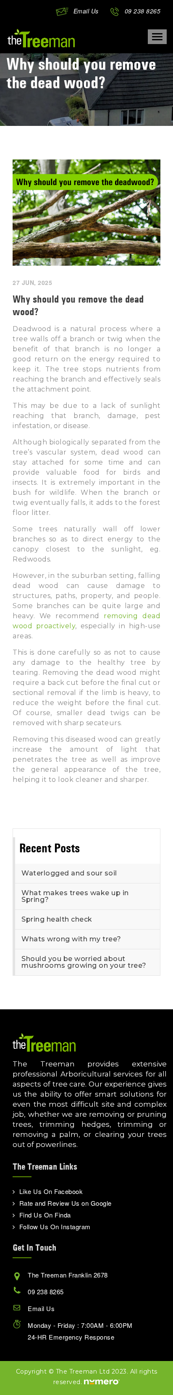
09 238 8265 (143, 11)
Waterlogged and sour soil (69, 873)
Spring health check (56, 919)
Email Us (86, 11)
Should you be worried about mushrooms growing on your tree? (84, 962)
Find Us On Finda (45, 1214)
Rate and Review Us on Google (65, 1203)
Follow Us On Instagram (55, 1226)
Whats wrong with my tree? (71, 939)
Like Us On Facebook (51, 1191)
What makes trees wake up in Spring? (75, 896)
